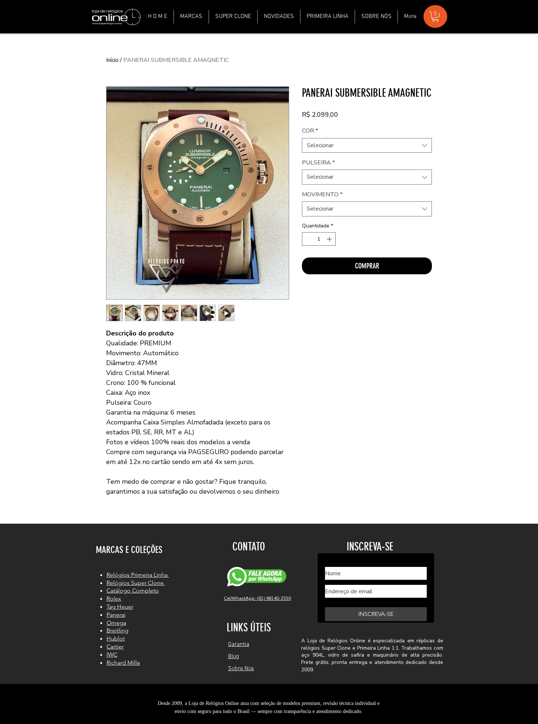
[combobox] (367, 145)
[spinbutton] (318, 239)
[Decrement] (307, 239)
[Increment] (330, 239)
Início (112, 60)
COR (310, 131)
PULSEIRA (318, 163)
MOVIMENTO (322, 194)
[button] (191, 16)
